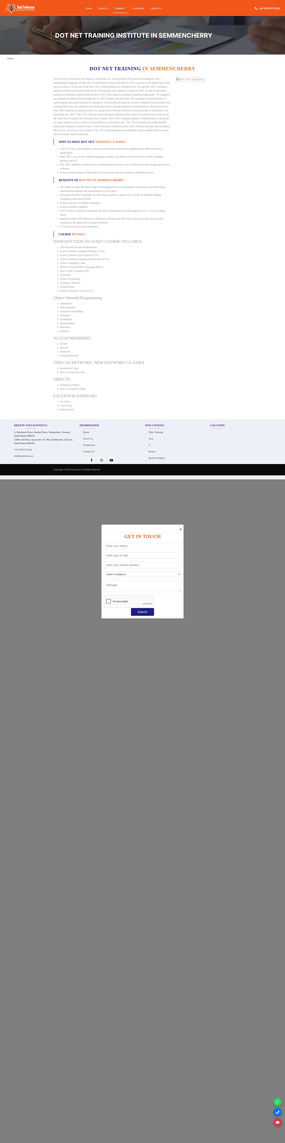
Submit (142, 612)
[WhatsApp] (277, 1102)
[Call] (277, 1112)
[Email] (277, 1122)
